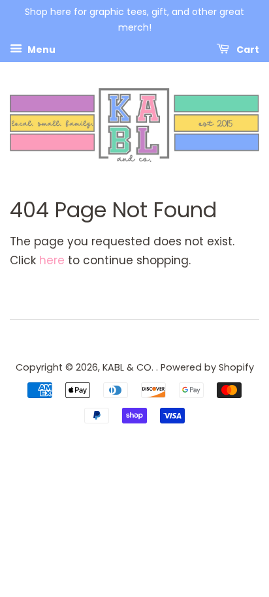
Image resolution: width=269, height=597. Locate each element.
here (52, 260)
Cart (246, 48)
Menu (40, 48)
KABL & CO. (129, 367)
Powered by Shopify (207, 367)
